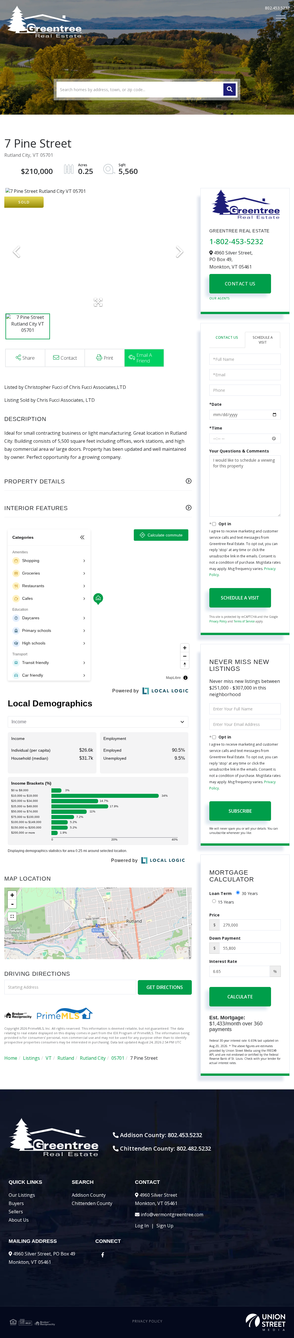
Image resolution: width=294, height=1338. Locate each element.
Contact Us (240, 284)
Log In (142, 1226)
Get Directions (164, 987)
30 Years (250, 893)
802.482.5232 (194, 1148)
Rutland (65, 1058)
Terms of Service (244, 621)
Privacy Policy (218, 621)
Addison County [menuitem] (89, 1195)
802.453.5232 (277, 8)
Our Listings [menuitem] (22, 1195)
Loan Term (220, 893)
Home (10, 1058)
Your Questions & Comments (239, 451)
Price (214, 915)
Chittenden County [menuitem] (92, 1203)
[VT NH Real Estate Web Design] (239, 1322)
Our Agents (219, 298)
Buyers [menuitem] (16, 1203)
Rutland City (93, 1058)
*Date (215, 404)
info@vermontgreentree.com (172, 1214)
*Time (215, 428)
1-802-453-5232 (236, 241)
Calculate (240, 997)
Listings (31, 1058)
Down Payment (225, 938)
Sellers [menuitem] (16, 1211)
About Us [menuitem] (19, 1220)
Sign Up (164, 1226)
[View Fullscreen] (12, 916)
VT (49, 1058)
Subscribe (240, 811)
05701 (117, 1058)
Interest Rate (223, 961)
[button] (229, 89)
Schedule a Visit (263, 340)
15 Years (226, 902)
